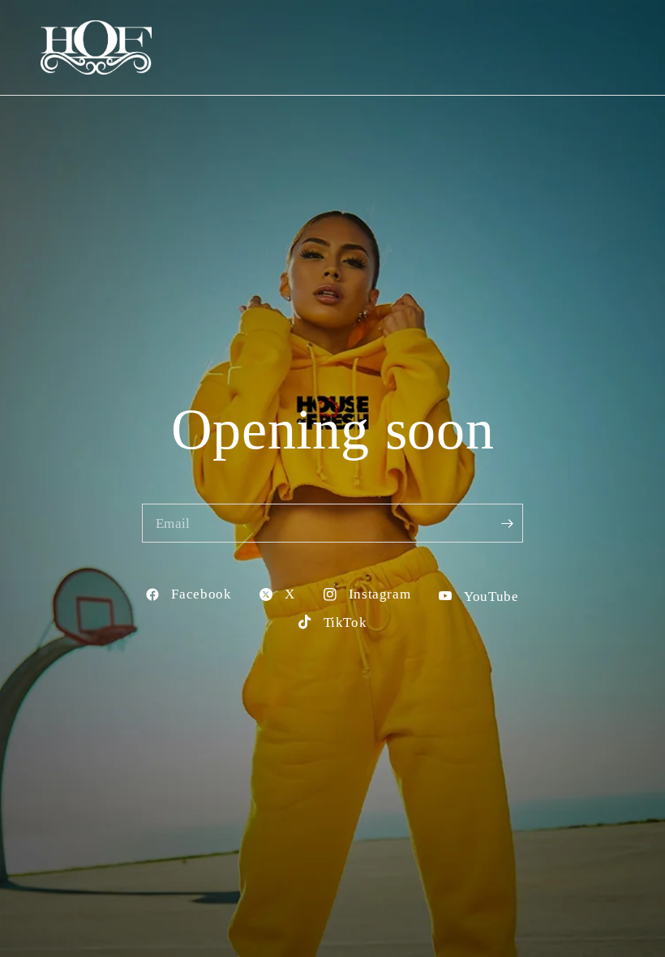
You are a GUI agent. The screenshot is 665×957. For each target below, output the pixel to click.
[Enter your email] (507, 523)
